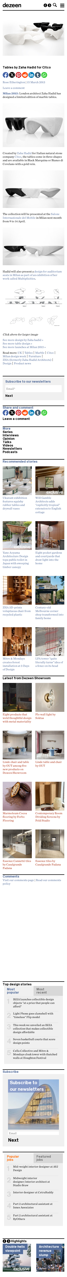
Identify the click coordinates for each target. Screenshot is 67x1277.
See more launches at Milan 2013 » (24, 347)
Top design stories (17, 984)
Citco (18, 156)
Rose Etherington (14, 82)
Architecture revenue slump (49, 1251)
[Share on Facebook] (6, 75)
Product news (22, 363)
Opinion (8, 438)
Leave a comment (14, 88)
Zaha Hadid (24, 153)
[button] (54, 4)
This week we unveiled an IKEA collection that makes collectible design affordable (33, 1026)
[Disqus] (33, 931)
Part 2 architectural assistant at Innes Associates (33, 1205)
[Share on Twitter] (12, 75)
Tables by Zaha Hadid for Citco (27, 67)
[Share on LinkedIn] (31, 75)
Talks (7, 442)
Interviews (11, 435)
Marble (39, 352)
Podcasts (10, 452)
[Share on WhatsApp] (44, 75)
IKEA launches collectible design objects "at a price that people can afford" (33, 1001)
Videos (8, 445)
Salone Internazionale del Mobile (31, 215)
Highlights (19, 1241)
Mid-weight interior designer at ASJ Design (35, 1168)
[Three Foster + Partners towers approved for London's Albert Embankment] (49, 5)
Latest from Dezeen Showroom (27, 678)
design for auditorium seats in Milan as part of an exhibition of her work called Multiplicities (32, 275)
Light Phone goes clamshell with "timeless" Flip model (33, 1015)
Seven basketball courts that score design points (34, 1041)
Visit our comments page (18, 880)
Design (7, 363)
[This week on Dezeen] (45, 5)
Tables (28, 352)
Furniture (35, 356)
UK (20, 352)
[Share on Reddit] (25, 75)
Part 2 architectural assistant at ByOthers (33, 1217)
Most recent (41, 991)
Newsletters (12, 448)
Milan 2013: (11, 93)
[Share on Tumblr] (38, 75)
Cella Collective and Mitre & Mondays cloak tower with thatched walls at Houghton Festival (35, 1052)
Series (8, 432)
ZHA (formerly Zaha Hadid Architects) (27, 359)
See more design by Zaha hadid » (23, 340)
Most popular (13, 991)
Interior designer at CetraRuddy (33, 1192)
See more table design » (17, 343)
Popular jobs (13, 1158)
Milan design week (14, 356)
